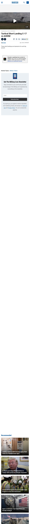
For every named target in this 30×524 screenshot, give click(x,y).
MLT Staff (4, 42)
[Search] (24, 2)
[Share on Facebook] (14, 39)
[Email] (19, 39)
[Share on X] (16, 39)
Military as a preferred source (15, 61)
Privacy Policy (11, 108)
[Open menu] (2, 2)
